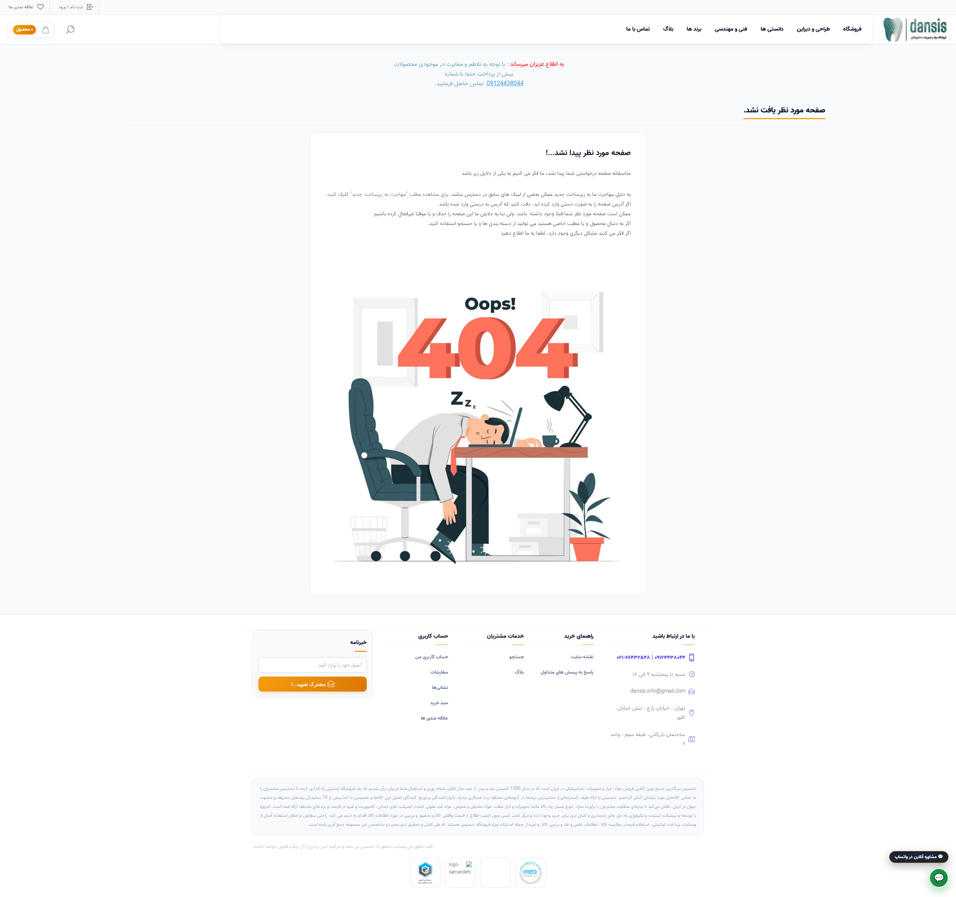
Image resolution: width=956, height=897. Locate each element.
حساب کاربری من (431, 657)
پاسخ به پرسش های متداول (567, 672)
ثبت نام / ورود (70, 6)
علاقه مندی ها (434, 718)
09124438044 (505, 84)
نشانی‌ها (440, 688)
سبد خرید (439, 703)
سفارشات (439, 672)
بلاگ (519, 672)
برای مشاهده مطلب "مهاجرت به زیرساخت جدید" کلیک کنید (389, 194)
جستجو (516, 657)
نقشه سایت (582, 657)
